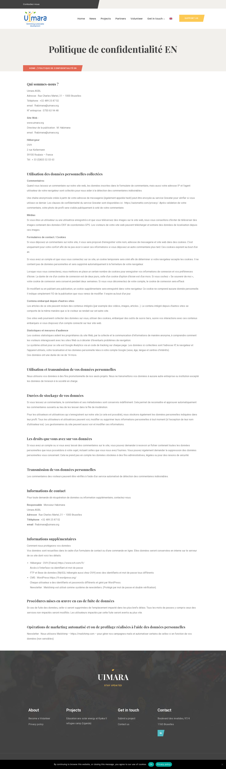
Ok (151, 764)
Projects (106, 18)
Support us (191, 18)
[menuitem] (170, 19)
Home (81, 18)
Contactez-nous (31, 4)
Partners (120, 18)
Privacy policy (164, 764)
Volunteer (137, 18)
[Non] (222, 764)
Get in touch (155, 18)
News (92, 18)
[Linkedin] (160, 733)
